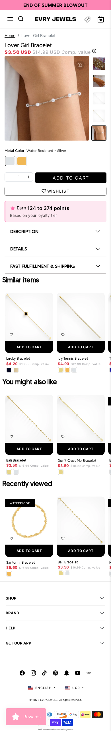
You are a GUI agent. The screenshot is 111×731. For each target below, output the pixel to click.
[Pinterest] (55, 673)
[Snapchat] (66, 673)
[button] (10, 19)
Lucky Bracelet (18, 359)
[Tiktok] (44, 673)
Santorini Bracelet (20, 563)
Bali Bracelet (16, 460)
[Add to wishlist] (11, 335)
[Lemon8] (89, 673)
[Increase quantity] (28, 177)
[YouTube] (78, 673)
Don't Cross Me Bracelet (77, 461)
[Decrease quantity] (9, 177)
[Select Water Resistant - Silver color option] (74, 370)
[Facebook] (22, 673)
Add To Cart (29, 347)
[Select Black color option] (9, 370)
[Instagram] (33, 673)
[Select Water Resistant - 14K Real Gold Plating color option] (60, 370)
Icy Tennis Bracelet (73, 359)
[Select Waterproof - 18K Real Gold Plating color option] (67, 370)
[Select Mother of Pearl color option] (16, 370)
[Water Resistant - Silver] (10, 161)
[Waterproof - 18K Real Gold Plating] (22, 161)
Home (10, 35)
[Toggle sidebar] (87, 19)
